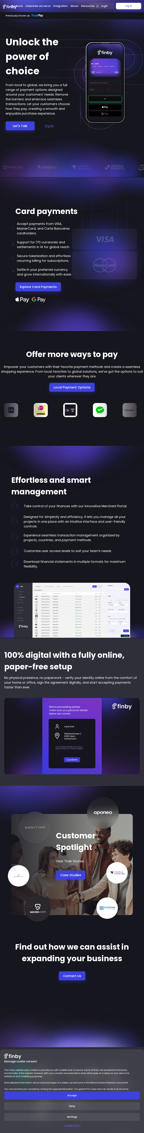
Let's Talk (20, 126)
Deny (72, 1106)
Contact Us (72, 976)
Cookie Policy (72, 1125)
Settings (72, 1117)
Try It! (49, 126)
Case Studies (70, 875)
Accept (72, 1095)
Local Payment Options (72, 387)
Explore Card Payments (38, 287)
